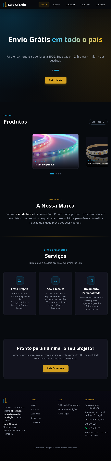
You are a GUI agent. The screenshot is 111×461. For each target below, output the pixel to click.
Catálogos (35, 413)
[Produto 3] (58, 173)
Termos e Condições (67, 409)
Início (33, 405)
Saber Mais (55, 80)
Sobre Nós (36, 418)
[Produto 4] (60, 173)
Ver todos (96, 121)
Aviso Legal (63, 413)
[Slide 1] (52, 70)
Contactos (35, 422)
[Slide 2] (56, 70)
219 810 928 (91, 423)
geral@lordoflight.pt (95, 419)
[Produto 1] (52, 173)
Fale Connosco (55, 368)
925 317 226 (94, 428)
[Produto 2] (56, 173)
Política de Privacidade (69, 405)
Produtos (35, 409)
